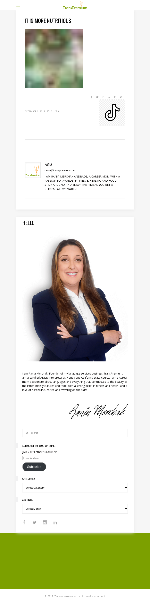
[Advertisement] (83, 560)
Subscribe (34, 466)
